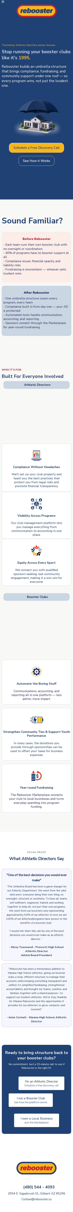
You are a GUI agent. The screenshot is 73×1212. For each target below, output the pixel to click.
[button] (3, 2)
